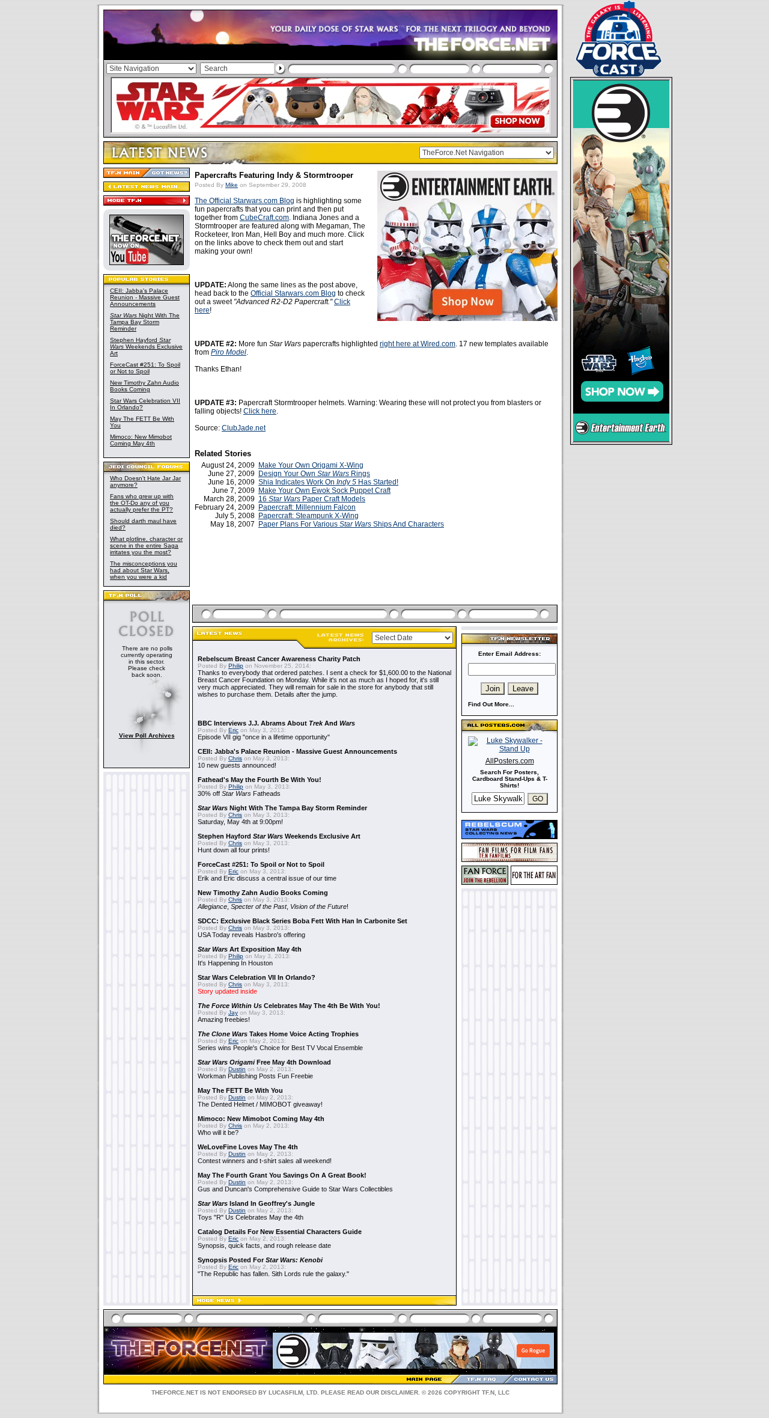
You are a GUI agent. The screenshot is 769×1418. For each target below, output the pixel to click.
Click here (259, 411)
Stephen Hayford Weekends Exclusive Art (146, 346)
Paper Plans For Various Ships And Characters (351, 524)
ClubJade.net (244, 428)
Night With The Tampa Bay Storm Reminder (145, 322)
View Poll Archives (147, 735)
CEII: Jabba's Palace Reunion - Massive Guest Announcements (145, 297)
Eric (233, 730)
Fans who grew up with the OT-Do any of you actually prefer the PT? (142, 503)
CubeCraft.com (264, 217)
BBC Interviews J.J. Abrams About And (276, 723)
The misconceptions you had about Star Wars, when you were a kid (143, 570)
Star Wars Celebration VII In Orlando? (256, 977)
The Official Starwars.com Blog (244, 201)
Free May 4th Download (264, 1062)
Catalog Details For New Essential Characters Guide (280, 1231)
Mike (231, 185)
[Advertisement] (376, 581)
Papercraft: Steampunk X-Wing (308, 516)
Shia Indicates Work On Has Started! (328, 482)
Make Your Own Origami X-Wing (310, 465)
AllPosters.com (509, 761)
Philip (235, 665)
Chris (235, 758)
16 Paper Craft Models (311, 499)
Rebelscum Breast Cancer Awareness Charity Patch (279, 658)
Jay (233, 1012)
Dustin (237, 1069)
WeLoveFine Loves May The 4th (248, 1147)
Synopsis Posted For (260, 1260)
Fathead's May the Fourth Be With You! (259, 779)
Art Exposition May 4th (250, 949)
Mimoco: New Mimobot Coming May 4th (141, 440)
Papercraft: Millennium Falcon (307, 507)
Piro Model (228, 352)
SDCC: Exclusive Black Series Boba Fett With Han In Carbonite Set (302, 920)
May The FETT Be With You (240, 1090)
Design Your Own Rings (314, 473)
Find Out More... (491, 704)
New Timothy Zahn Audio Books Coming (144, 386)
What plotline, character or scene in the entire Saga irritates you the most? (146, 545)
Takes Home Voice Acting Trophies (278, 1034)
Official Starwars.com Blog (293, 293)
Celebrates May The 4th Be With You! (289, 1005)
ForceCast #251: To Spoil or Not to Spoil (145, 367)
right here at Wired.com (417, 344)
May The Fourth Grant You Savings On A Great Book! (282, 1175)
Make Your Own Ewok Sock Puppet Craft (324, 490)
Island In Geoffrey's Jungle (256, 1203)
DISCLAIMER (399, 1392)
